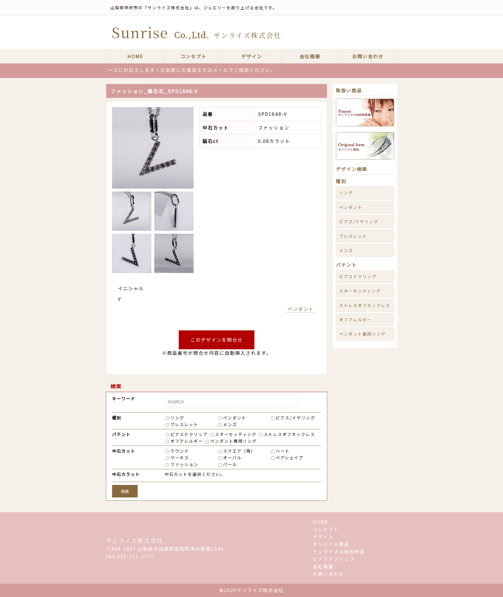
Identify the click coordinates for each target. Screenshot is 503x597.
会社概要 (310, 56)
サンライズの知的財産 (339, 551)
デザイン (251, 56)
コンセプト (193, 56)
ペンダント (301, 308)
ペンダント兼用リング (233, 441)
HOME (135, 56)
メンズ (230, 424)
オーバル (232, 457)
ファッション (184, 464)
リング (177, 417)
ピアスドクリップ (189, 434)
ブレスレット (184, 424)
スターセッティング (235, 434)
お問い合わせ (368, 56)
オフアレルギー (186, 441)
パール (230, 464)
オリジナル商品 (331, 544)
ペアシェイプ (289, 457)
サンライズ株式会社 (134, 540)
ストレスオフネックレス (289, 434)
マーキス (179, 457)
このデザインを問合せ (216, 339)
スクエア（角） (239, 451)
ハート (283, 451)
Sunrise (196, 32)
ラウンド (179, 451)
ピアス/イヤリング (295, 417)
